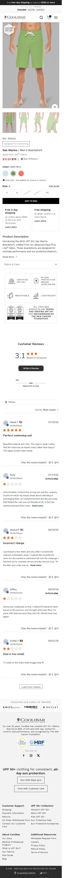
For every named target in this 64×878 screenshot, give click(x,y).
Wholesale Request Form (43, 838)
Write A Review (31, 368)
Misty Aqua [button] (5, 173)
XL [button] (37, 192)
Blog (4, 859)
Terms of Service (39, 852)
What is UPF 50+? (11, 848)
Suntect (40, 10)
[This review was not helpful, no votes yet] (55, 462)
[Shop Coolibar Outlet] (50, 707)
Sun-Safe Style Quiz (31, 780)
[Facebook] (23, 755)
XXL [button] (47, 192)
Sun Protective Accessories (45, 823)
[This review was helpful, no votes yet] (50, 462)
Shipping (6, 809)
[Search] (41, 17)
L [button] (27, 192)
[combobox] (41, 17)
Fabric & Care (11, 264)
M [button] (17, 192)
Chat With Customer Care (31, 788)
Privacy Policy (38, 845)
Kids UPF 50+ (38, 816)
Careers (35, 842)
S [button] (7, 192)
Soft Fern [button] (13, 173)
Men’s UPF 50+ (38, 813)
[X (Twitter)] (38, 755)
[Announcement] (31, 2)
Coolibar (21, 10)
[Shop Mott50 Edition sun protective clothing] (11, 707)
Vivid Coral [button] (21, 173)
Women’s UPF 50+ (40, 809)
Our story (7, 838)
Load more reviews (31, 687)
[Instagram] (31, 755)
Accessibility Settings (26, 873)
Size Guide (7, 855)
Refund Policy (38, 849)
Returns (6, 816)
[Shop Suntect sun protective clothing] (31, 707)
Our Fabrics (8, 851)
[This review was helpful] (50, 628)
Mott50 (31, 10)
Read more (37, 505)
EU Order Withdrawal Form (16, 820)
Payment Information (13, 813)
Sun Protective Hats (41, 820)
